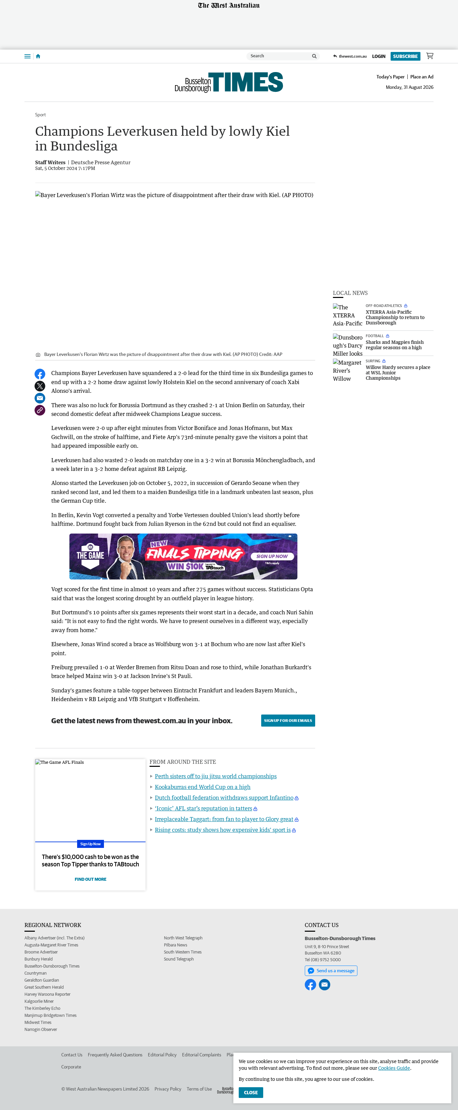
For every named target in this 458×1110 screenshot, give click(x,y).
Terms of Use (199, 1089)
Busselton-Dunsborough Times (51, 966)
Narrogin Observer (40, 1029)
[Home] (38, 56)
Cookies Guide (394, 1068)
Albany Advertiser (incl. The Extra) (54, 937)
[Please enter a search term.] (314, 56)
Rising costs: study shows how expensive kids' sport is (223, 829)
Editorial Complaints (201, 1054)
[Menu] (27, 56)
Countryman (35, 973)
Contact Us (71, 1054)
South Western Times (183, 951)
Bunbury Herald (38, 959)
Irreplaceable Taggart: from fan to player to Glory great (224, 819)
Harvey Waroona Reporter (47, 994)
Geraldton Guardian (41, 980)
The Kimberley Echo (42, 1008)
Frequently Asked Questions (115, 1054)
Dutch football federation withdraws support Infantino (224, 797)
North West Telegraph (183, 937)
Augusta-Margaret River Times (51, 944)
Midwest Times (37, 1022)
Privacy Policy (168, 1089)
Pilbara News (175, 944)
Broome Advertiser (41, 951)
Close (251, 1092)
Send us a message (335, 970)
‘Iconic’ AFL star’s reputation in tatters (203, 808)
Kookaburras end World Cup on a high (202, 787)
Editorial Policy (162, 1054)
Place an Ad (422, 76)
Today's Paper (391, 76)
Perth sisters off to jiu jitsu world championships (216, 776)
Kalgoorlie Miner (39, 1001)
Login (379, 56)
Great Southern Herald (44, 987)
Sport (40, 114)
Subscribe (405, 56)
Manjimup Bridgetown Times (50, 1015)
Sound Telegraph (179, 959)
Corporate (71, 1066)
